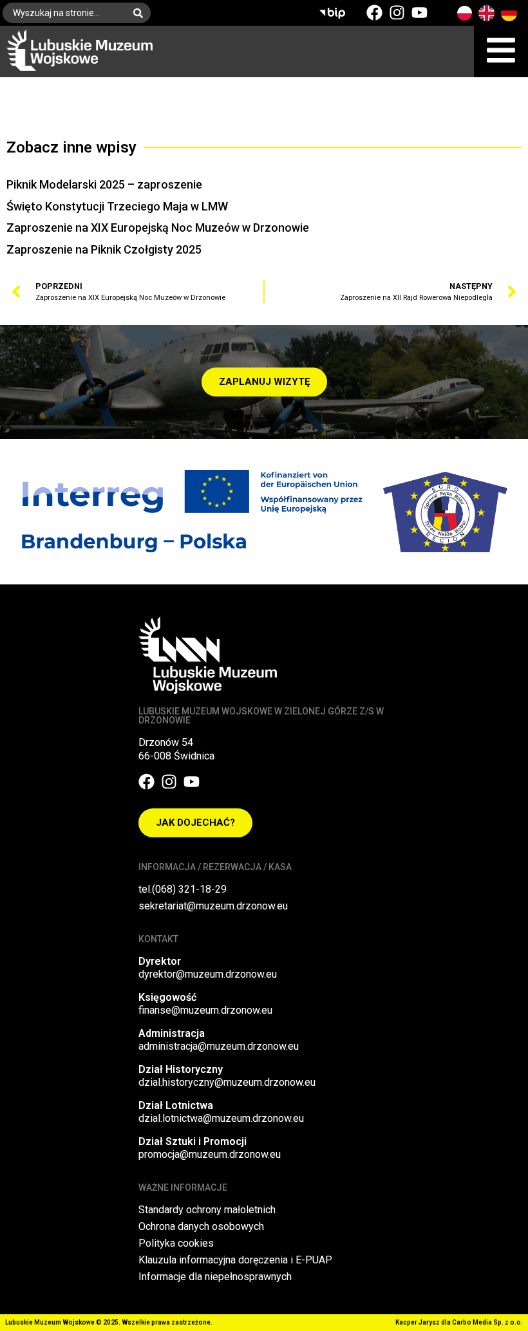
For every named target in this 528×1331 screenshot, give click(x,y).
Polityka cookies (176, 1243)
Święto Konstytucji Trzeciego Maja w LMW (117, 206)
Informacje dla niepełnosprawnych (215, 1276)
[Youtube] (419, 13)
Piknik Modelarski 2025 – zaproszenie (104, 184)
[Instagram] (397, 13)
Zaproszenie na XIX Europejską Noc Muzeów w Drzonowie (157, 227)
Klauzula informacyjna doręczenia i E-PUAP (235, 1260)
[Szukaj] (141, 13)
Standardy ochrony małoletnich (207, 1210)
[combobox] (64, 13)
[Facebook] (374, 13)
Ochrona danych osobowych (201, 1226)
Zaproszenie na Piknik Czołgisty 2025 (104, 249)
